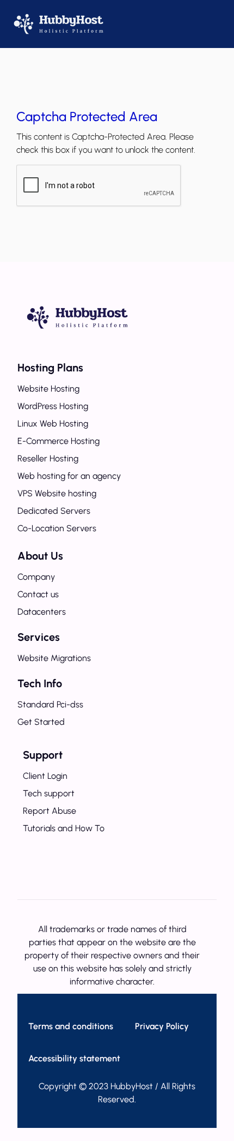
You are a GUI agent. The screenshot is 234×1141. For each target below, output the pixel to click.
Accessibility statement (74, 1058)
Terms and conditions (70, 1026)
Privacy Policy (162, 1026)
